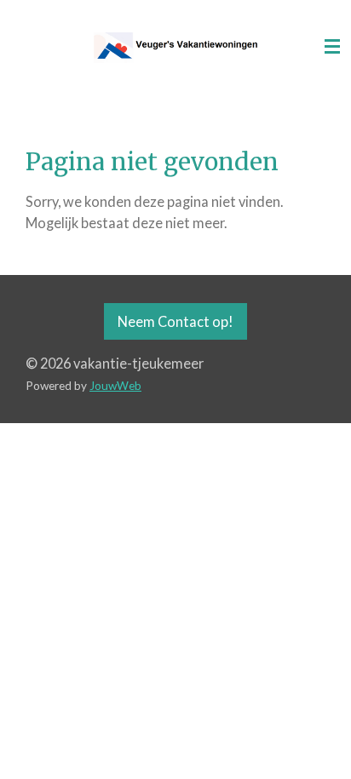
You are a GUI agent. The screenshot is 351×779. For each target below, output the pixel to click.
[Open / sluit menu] (332, 46)
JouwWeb (115, 385)
